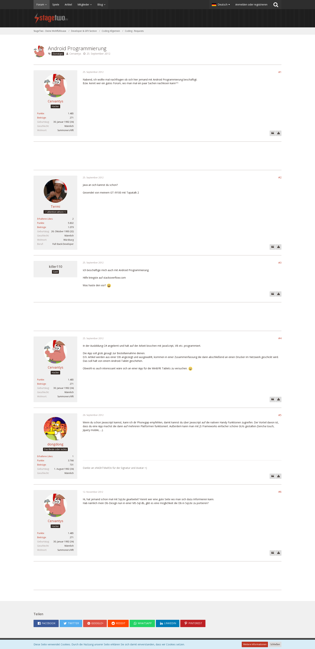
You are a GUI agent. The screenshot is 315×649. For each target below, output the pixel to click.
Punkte (40, 113)
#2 (279, 177)
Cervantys (75, 53)
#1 (279, 72)
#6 (279, 491)
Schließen (275, 644)
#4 (279, 338)
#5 (279, 415)
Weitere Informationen (255, 644)
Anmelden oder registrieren (251, 4)
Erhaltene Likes (44, 218)
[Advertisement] (157, 155)
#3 (279, 262)
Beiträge (41, 117)
